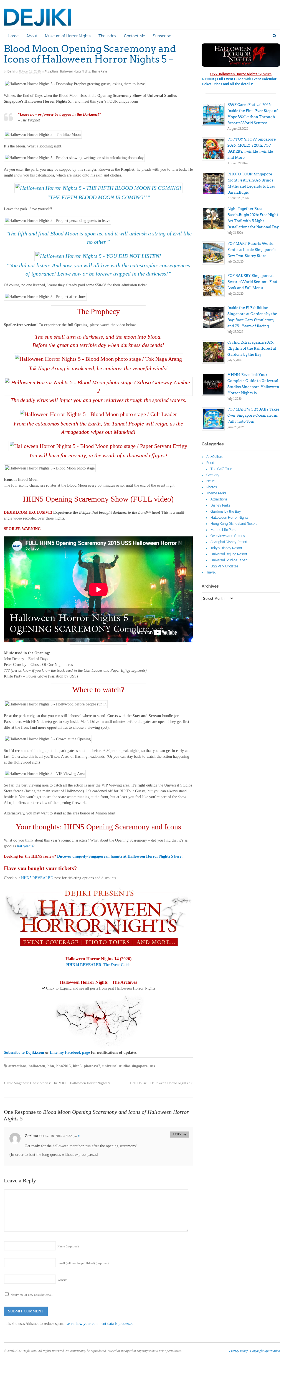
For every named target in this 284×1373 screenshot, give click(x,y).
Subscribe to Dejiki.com (24, 1052)
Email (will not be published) (83, 1263)
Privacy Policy (238, 1350)
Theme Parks (100, 71)
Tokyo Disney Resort (226, 548)
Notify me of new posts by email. (32, 1294)
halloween (37, 1066)
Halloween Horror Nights (75, 71)
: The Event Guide (98, 965)
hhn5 (77, 1066)
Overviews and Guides (228, 536)
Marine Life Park (223, 530)
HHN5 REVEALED (37, 878)
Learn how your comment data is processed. (100, 1324)
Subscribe (162, 36)
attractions (17, 1066)
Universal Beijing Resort (229, 554)
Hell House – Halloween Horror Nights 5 (160, 1083)
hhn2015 (63, 1066)
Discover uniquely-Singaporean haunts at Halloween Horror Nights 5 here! (120, 856)
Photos (211, 487)
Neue (210, 481)
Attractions (52, 71)
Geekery (212, 475)
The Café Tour (221, 469)
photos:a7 (92, 1066)
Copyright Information (265, 1350)
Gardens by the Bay (226, 511)
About (31, 36)
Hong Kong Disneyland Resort (234, 524)
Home (13, 36)
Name (68, 1246)
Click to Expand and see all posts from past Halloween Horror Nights (100, 988)
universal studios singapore (125, 1066)
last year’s (25, 846)
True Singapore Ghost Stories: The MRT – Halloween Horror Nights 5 (57, 1083)
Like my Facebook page (70, 1052)
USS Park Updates (224, 566)
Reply (177, 1134)
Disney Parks (220, 505)
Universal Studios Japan (229, 560)
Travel (210, 572)
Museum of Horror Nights (68, 36)
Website (62, 1279)
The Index (107, 36)
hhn (50, 1066)
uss (152, 1066)
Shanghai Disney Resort (229, 542)
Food (210, 463)
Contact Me (134, 36)
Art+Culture (214, 457)
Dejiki (11, 71)
